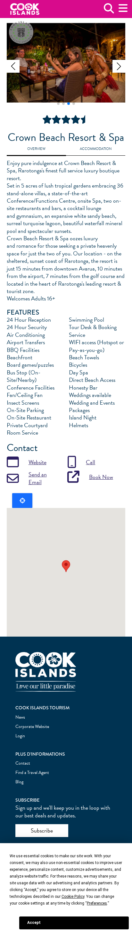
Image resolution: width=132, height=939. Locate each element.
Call (90, 462)
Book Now (101, 477)
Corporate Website (32, 726)
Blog (19, 781)
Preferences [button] (97, 903)
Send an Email (38, 478)
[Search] (109, 10)
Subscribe (42, 830)
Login (20, 735)
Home (24, 9)
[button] (13, 66)
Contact (22, 763)
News (20, 717)
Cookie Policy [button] (73, 896)
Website (37, 462)
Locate (22, 500)
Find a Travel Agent (32, 772)
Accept (34, 922)
